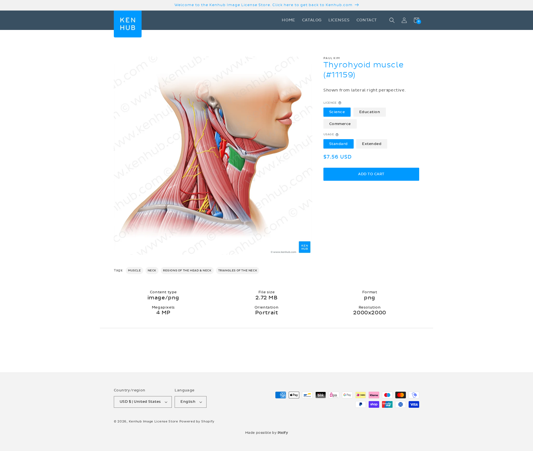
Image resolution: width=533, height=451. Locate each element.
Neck (152, 270)
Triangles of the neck (237, 270)
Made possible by (266, 433)
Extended (371, 144)
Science (337, 112)
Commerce (340, 124)
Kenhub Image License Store (153, 421)
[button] (392, 20)
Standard (338, 144)
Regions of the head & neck (187, 270)
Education (369, 112)
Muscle (134, 270)
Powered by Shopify (197, 421)
